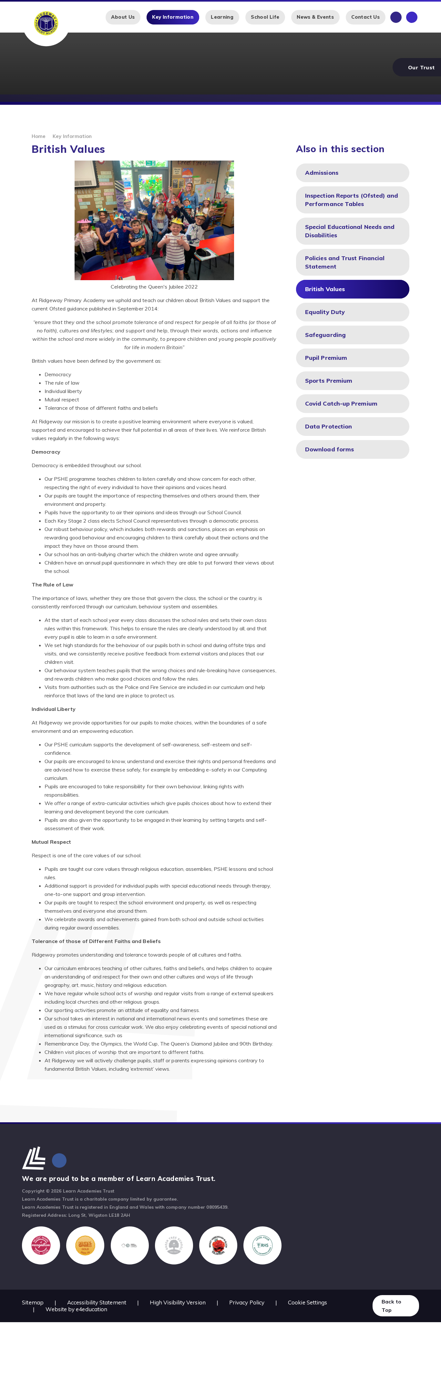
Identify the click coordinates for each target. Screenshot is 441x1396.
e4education (91, 1309)
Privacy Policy (246, 1302)
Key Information (72, 136)
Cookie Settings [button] (307, 1302)
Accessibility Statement (96, 1302)
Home (39, 136)
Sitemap (33, 1302)
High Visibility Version (178, 1302)
